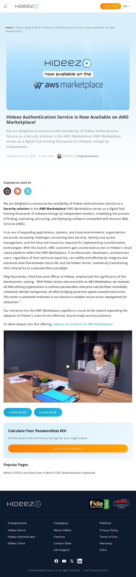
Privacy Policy (109, 530)
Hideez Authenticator (21, 536)
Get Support (62, 550)
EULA (103, 550)
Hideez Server (17, 530)
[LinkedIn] (79, 561)
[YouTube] (64, 561)
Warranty (106, 543)
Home (9, 27)
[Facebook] (56, 561)
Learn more (18, 412)
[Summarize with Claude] (17, 191)
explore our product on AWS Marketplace (82, 324)
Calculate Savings (67, 448)
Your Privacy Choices (95, 570)
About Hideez (62, 530)
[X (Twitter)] (72, 561)
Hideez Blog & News (28, 27)
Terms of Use (108, 536)
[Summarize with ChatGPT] (7, 191)
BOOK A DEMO (110, 6)
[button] (5, 6)
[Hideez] (24, 504)
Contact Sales (62, 543)
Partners (59, 536)
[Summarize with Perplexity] (28, 191)
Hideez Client (16, 543)
